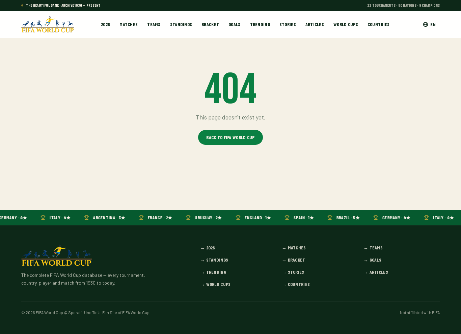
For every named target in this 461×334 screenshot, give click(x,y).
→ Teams (373, 247)
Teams (153, 24)
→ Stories (293, 272)
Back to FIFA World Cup (230, 137)
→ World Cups (215, 284)
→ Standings (214, 260)
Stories (287, 24)
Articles (314, 24)
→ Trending (213, 272)
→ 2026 (207, 247)
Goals (234, 24)
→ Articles (375, 272)
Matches (128, 24)
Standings (181, 24)
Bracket (210, 24)
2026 (105, 24)
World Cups (345, 24)
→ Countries (296, 284)
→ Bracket (293, 260)
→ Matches (294, 247)
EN (433, 24)
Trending (260, 24)
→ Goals (372, 260)
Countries (379, 24)
